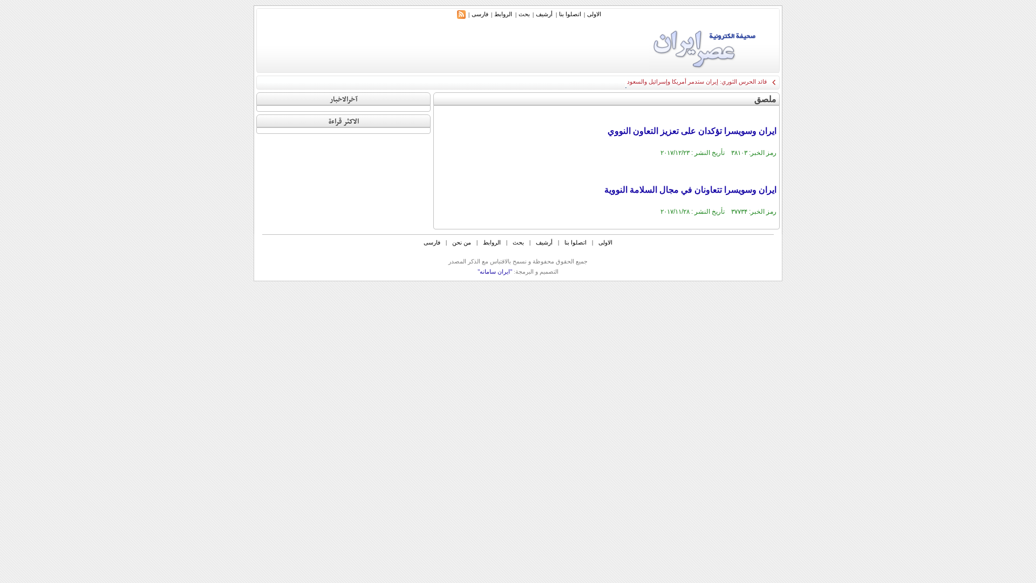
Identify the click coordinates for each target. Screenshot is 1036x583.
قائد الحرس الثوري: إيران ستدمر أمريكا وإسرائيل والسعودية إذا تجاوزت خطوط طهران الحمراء (653, 81)
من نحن (461, 242)
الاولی (594, 14)
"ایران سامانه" (495, 271)
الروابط (503, 14)
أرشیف (544, 14)
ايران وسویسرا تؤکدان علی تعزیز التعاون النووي (692, 130)
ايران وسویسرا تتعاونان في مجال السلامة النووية (690, 189)
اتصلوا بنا (570, 14)
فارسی (480, 14)
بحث (524, 14)
